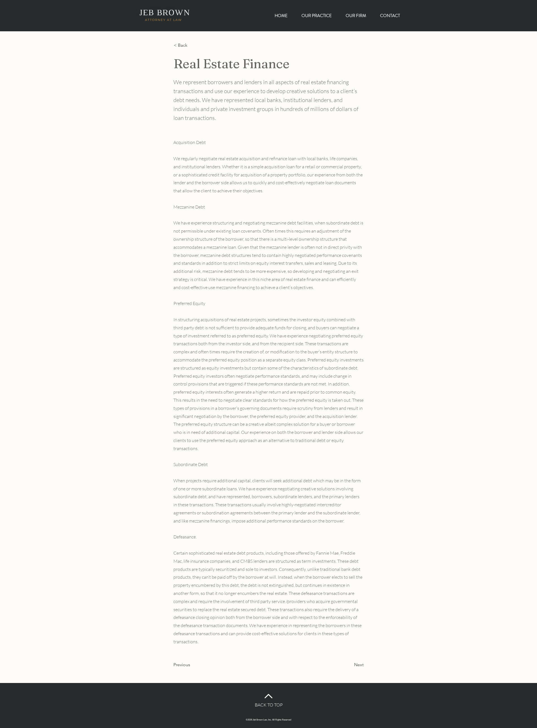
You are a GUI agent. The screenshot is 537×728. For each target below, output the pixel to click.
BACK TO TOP (269, 705)
